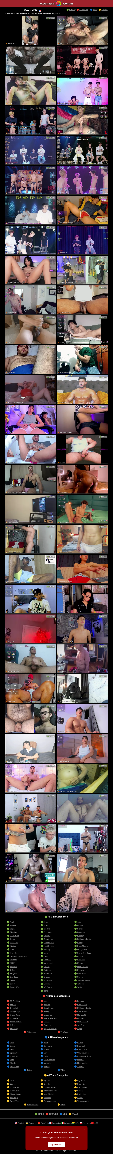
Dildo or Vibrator (84, 939)
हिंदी (76, 1123)
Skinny (80, 977)
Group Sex (48, 1015)
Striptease (48, 984)
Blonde (80, 929)
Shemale (47, 1098)
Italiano (67, 1123)
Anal (12, 922)
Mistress (13, 966)
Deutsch (32, 1123)
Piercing (80, 970)
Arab (46, 922)
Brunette (81, 932)
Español (44, 1123)
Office (12, 970)
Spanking (14, 1029)
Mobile (46, 966)
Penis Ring (14, 1066)
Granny (47, 949)
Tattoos (80, 984)
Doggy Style (15, 1011)
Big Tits (47, 929)
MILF (12, 963)
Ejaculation (15, 1053)
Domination (49, 942)
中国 (96, 1123)
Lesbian (47, 960)
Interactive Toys (84, 953)
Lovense (81, 960)
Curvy (12, 939)
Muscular (48, 1063)
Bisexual (81, 1046)
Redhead (48, 973)
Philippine (81, 1094)
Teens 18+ (14, 987)
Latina (80, 956)
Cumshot (14, 1008)
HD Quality (82, 949)
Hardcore (14, 1018)
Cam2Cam (14, 936)
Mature (80, 963)
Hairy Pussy (15, 953)
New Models (82, 966)
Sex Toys (14, 977)
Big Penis (48, 1046)
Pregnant (14, 973)
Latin (12, 1060)
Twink (29, 1070)
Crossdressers (50, 1087)
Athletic (13, 925)
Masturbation (49, 963)
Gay (45, 1053)
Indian (46, 953)
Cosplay (80, 936)
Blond (12, 1049)
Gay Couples (83, 1053)
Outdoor (47, 970)
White (79, 987)
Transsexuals (83, 1101)
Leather (13, 960)
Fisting (13, 946)
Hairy (46, 1056)
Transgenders (50, 1101)
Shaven (47, 977)
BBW (46, 925)
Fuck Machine (83, 946)
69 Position (15, 1001)
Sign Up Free (56, 1145)
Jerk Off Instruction (18, 956)
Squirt (12, 984)
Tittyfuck (64, 1032)
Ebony (80, 942)
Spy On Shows (83, 980)
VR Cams (48, 987)
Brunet (46, 1049)
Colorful (47, 936)
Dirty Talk (14, 942)
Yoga (46, 991)
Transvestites (32, 1104)
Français (56, 1123)
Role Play (81, 973)
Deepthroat (48, 939)
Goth (12, 949)
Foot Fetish (49, 946)
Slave (12, 980)
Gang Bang (15, 1015)
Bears (12, 1046)
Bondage (48, 932)
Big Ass (13, 929)
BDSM (80, 925)
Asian (79, 922)
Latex (46, 956)
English (21, 1123)
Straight (80, 1066)
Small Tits (48, 980)
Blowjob (13, 932)
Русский (86, 1123)
